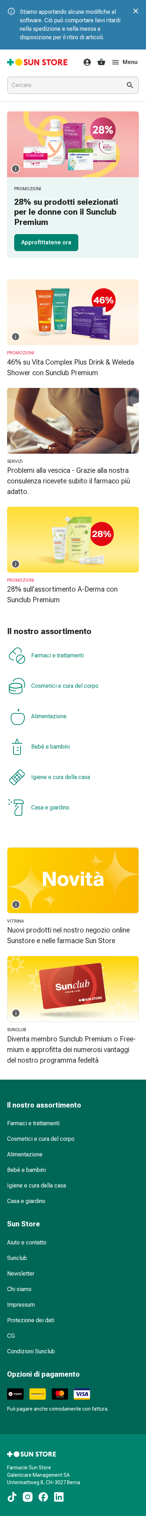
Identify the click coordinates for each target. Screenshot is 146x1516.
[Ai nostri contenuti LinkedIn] (59, 1497)
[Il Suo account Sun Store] (85, 62)
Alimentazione (49, 716)
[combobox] (63, 85)
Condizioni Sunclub (31, 1351)
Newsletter (20, 1273)
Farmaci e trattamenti (57, 655)
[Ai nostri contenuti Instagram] (28, 1497)
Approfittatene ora (46, 242)
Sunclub (17, 1258)
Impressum (21, 1304)
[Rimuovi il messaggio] (136, 11)
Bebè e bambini (50, 746)
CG (11, 1335)
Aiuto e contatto (26, 1242)
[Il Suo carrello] (101, 62)
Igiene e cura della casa (60, 777)
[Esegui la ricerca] (130, 85)
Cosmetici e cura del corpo (65, 686)
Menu (130, 62)
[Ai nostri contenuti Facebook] (43, 1497)
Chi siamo (19, 1289)
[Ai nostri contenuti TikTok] (12, 1497)
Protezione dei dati (30, 1320)
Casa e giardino (50, 807)
